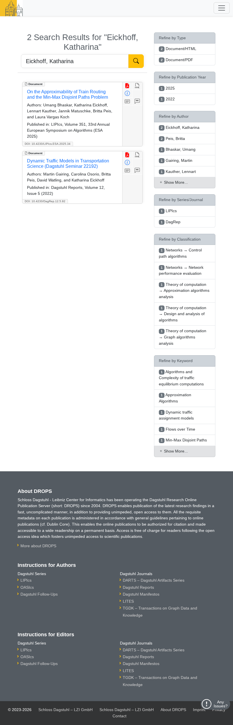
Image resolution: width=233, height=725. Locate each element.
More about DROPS (38, 546)
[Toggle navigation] (222, 8)
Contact (119, 716)
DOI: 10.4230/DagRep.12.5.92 (45, 201)
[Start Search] (136, 61)
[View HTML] (137, 86)
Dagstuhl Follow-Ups (39, 594)
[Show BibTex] (137, 101)
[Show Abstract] (127, 101)
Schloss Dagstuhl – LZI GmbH (65, 709)
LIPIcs (26, 580)
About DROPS (173, 709)
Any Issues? (221, 704)
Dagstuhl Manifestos (141, 594)
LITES (128, 601)
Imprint (199, 709)
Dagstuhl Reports (138, 587)
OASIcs (27, 587)
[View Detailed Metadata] (127, 94)
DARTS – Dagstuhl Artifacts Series (153, 580)
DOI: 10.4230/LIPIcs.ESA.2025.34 (47, 143)
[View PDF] (127, 86)
